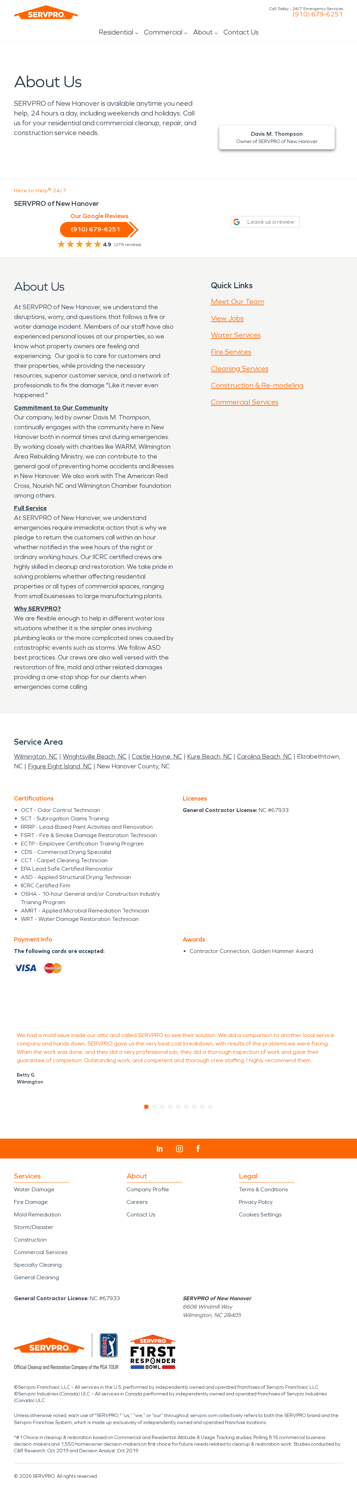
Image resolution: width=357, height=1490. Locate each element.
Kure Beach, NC (209, 756)
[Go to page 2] (155, 1107)
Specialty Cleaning (38, 1264)
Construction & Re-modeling (257, 385)
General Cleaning (36, 1277)
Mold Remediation (37, 1214)
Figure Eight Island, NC (60, 766)
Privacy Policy (256, 1202)
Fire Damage (31, 1202)
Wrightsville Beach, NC (95, 756)
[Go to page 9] (211, 1107)
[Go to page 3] (163, 1107)
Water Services (236, 335)
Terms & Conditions (263, 1189)
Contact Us (241, 32)
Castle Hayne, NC (157, 756)
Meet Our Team (237, 301)
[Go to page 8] (203, 1107)
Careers (137, 1202)
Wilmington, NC (36, 756)
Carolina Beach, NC (264, 756)
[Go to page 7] (195, 1107)
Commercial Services (245, 402)
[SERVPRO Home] (46, 12)
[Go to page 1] (147, 1107)
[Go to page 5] (179, 1107)
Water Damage (34, 1189)
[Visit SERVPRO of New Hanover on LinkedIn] (160, 1149)
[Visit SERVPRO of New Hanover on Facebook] (198, 1148)
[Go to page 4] (171, 1107)
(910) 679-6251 (318, 14)
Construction (30, 1239)
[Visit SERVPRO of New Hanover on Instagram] (179, 1148)
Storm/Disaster (33, 1227)
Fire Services (231, 351)
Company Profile (148, 1189)
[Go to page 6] (187, 1107)
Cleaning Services (239, 368)
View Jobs (227, 318)
